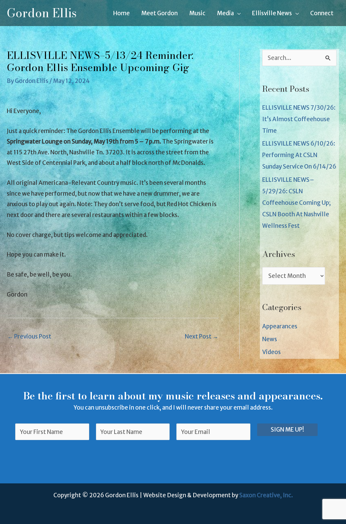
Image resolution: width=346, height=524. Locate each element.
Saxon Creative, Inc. (266, 495)
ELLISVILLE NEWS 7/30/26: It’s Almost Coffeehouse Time (299, 119)
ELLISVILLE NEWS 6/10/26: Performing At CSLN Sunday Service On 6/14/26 (299, 155)
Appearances (279, 326)
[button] (237, 13)
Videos (271, 352)
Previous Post (29, 336)
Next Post (201, 336)
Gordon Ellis (42, 13)
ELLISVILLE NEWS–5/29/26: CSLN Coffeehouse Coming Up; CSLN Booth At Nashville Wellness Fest (296, 203)
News (269, 339)
